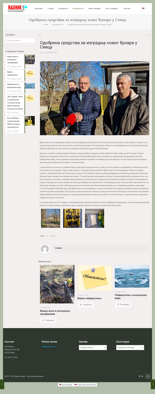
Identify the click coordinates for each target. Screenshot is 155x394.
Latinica (54, 346)
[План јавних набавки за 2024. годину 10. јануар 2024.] (153, 384)
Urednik (58, 248)
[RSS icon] (142, 376)
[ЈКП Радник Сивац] (17, 8)
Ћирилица (46, 346)
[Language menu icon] (144, 8)
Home (46, 25)
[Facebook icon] (139, 376)
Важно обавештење (89, 298)
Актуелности (58, 25)
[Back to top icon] (148, 376)
